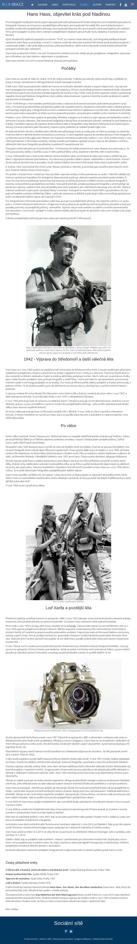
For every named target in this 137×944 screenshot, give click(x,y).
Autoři (97, 4)
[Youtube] (71, 932)
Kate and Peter (32, 939)
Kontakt (111, 4)
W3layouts (87, 939)
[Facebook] (66, 932)
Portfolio (69, 4)
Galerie (42, 4)
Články (84, 4)
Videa (55, 4)
